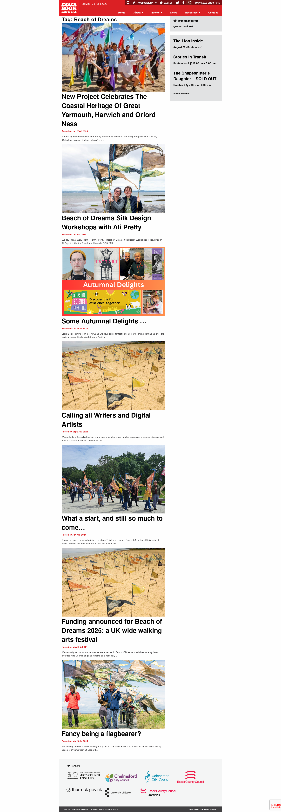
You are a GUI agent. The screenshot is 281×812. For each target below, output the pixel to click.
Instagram (189, 2)
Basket (168, 2)
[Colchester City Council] (156, 777)
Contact (213, 12)
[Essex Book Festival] (69, 7)
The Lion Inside (188, 41)
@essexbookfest (183, 26)
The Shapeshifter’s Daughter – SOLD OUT (194, 75)
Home (121, 12)
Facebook (183, 2)
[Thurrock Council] (84, 789)
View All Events (181, 93)
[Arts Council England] (84, 775)
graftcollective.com (208, 809)
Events (155, 12)
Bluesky (177, 2)
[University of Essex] (118, 792)
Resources (191, 12)
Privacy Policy (111, 809)
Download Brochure (207, 2)
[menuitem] (121, 12)
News (173, 12)
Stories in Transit (189, 57)
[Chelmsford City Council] (121, 777)
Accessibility (146, 2)
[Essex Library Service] (158, 792)
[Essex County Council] (190, 777)
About (137, 12)
